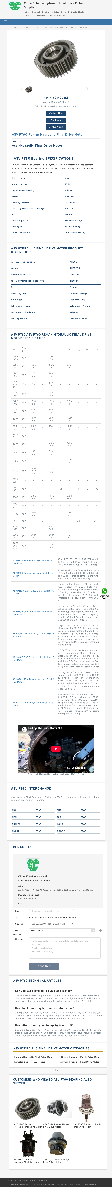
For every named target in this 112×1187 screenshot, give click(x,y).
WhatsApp (56, 120)
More (56, 1070)
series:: (16, 196)
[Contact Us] (105, 593)
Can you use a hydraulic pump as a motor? (43, 991)
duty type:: (17, 226)
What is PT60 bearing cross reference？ (56, 106)
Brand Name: (19, 178)
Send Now (44, 966)
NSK (14, 810)
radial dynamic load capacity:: (28, 208)
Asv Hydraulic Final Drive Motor (36, 28)
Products (18, 28)
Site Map (34, 1180)
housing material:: (21, 202)
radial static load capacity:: (26, 312)
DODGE (61, 831)
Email (17, 911)
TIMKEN (16, 824)
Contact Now (56, 113)
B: (13, 214)
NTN (14, 817)
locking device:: (19, 318)
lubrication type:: (21, 232)
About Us (12, 1180)
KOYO (60, 824)
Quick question (17, 932)
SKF (59, 810)
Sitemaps (43, 1180)
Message (19, 939)
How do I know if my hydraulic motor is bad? (44, 1008)
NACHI (15, 831)
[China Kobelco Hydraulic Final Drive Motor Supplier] (15, 5)
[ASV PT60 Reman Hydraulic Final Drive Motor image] (56, 57)
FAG (59, 817)
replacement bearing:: (24, 190)
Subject (18, 924)
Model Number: (20, 184)
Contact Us (23, 1180)
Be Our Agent (56, 127)
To (16, 917)
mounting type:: (20, 220)
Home (9, 28)
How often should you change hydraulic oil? (44, 1025)
